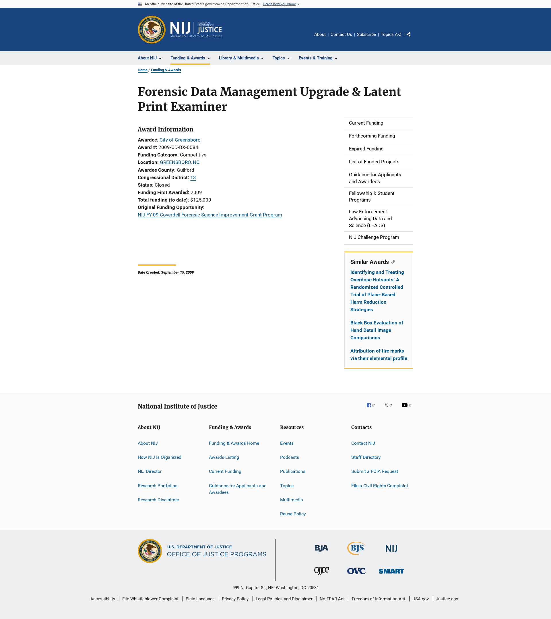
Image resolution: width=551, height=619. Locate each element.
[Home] (196, 29)
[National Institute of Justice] (391, 552)
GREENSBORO (175, 162)
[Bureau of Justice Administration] (321, 552)
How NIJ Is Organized (159, 457)
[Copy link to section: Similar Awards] (392, 261)
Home (143, 70)
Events (287, 443)
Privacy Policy (235, 598)
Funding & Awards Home (234, 443)
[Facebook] (373, 409)
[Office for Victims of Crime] (356, 575)
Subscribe (366, 34)
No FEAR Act (332, 598)
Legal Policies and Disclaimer (284, 598)
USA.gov (420, 598)
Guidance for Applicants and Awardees (238, 489)
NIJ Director (150, 471)
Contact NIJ (363, 443)
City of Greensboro (180, 140)
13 (193, 177)
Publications (292, 471)
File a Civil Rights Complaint (379, 485)
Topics (287, 485)
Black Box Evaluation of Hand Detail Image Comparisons (376, 330)
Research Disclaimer (158, 499)
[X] (390, 409)
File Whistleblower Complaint (150, 598)
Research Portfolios (157, 485)
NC (196, 162)
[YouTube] (407, 409)
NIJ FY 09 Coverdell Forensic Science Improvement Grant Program (210, 215)
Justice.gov (447, 598)
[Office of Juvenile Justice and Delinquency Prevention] (321, 576)
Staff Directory (366, 457)
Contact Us (341, 34)
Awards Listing (224, 457)
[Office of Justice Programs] (152, 30)
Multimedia (291, 499)
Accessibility (102, 598)
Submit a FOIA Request (374, 471)
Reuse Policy (293, 514)
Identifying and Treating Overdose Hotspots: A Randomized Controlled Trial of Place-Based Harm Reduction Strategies (377, 290)
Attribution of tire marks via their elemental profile (378, 354)
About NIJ (148, 443)
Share (413, 38)
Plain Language (200, 598)
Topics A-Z (391, 34)
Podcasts (289, 457)
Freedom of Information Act (378, 598)
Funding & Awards (166, 70)
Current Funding (225, 471)
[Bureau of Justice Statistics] (356, 556)
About (320, 34)
